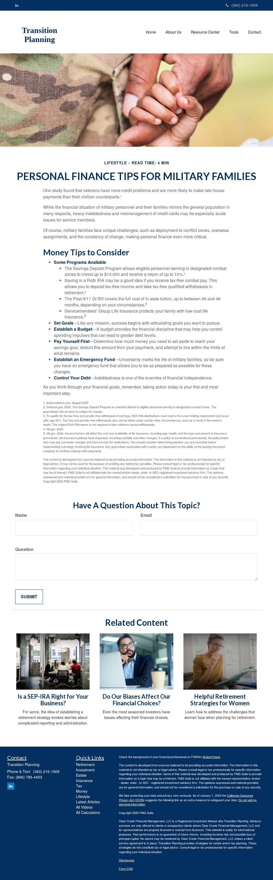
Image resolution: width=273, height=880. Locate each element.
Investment (85, 769)
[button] (173, 32)
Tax (79, 785)
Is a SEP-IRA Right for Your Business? (53, 699)
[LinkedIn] (16, 5)
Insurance (84, 780)
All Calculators (88, 812)
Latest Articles (88, 801)
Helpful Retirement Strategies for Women (220, 699)
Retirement (85, 764)
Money (81, 791)
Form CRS (126, 868)
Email (146, 515)
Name (21, 515)
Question (24, 549)
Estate (81, 775)
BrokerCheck (211, 757)
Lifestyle (83, 796)
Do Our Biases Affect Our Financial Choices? (136, 699)
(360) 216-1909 (244, 5)
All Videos (84, 807)
